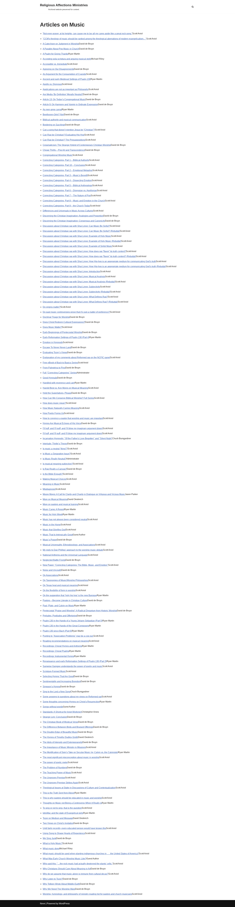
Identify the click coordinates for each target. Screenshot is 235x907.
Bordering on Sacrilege (54, 125)
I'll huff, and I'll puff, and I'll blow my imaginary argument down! (72, 433)
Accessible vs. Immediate (55, 64)
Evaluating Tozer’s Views (55, 352)
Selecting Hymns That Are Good (58, 676)
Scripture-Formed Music (54, 671)
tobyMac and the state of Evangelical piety (63, 813)
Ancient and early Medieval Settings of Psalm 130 (67, 79)
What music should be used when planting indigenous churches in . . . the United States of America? (91, 853)
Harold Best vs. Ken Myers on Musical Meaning (65, 388)
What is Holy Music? (52, 843)
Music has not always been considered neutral (65, 519)
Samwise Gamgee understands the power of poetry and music (72, 666)
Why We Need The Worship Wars (59, 889)
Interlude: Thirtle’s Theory (55, 443)
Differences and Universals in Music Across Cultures (68, 211)
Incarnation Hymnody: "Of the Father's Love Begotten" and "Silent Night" (77, 438)
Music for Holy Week (53, 514)
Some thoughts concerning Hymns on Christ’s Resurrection (71, 702)
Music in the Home (52, 524)
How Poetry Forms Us (53, 413)
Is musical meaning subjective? (58, 464)
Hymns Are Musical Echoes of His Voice (62, 423)
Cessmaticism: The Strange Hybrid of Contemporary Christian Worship (77, 145)
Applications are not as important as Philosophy (66, 89)
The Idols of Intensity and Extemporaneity (62, 742)
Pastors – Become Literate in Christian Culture (65, 600)
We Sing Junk (49, 838)
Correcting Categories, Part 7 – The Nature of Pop (67, 195)
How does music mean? (54, 403)
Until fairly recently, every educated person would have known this (74, 828)
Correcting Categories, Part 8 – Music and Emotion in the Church (74, 201)
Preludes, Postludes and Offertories (60, 616)
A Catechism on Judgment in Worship (61, 44)
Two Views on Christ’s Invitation (58, 823)
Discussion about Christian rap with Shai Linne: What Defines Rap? (75, 297)
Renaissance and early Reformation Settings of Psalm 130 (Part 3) (75, 661)
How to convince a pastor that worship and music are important (73, 418)
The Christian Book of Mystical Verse (60, 722)
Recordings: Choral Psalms (56, 651)
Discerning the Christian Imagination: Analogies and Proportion (73, 216)
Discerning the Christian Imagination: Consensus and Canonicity (74, 221)
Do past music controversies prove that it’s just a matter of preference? (76, 312)
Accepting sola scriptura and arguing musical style (67, 59)
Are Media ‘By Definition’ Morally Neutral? (63, 94)
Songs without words (53, 707)
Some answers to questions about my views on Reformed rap (72, 696)
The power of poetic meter (55, 762)
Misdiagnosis (49, 489)
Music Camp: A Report (53, 509)
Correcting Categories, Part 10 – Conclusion (64, 165)
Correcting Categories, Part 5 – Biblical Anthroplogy (67, 185)
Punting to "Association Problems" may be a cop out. (68, 636)
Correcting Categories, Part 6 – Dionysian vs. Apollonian (70, 190)
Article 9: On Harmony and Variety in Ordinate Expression (70, 104)
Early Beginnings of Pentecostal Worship (62, 332)
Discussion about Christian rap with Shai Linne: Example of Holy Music (77, 236)
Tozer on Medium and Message (58, 818)
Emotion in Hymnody (53, 342)
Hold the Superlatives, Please (57, 393)
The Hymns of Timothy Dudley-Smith (60, 737)
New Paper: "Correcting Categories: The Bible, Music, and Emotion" (75, 565)
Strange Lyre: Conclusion (55, 717)
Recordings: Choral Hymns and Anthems (62, 646)
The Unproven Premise (54, 777)
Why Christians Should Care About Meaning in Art (67, 869)
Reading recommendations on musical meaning (66, 641)
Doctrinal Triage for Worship (56, 317)
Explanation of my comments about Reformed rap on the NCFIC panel (76, 357)
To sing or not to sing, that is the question (62, 808)
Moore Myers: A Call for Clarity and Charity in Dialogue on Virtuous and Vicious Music (84, 494)
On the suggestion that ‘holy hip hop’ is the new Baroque (70, 595)
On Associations (50, 575)
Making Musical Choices (54, 479)
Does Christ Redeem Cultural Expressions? (64, 322)
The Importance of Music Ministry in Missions (64, 747)
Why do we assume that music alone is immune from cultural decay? (75, 874)
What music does (51, 848)
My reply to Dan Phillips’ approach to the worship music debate (73, 550)
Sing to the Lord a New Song (56, 691)
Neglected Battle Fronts (54, 560)
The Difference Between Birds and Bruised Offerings (68, 727)
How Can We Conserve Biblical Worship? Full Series (68, 398)
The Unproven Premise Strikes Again (60, 783)
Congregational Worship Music (57, 155)
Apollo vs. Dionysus (52, 84)
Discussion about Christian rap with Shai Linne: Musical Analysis (74, 276)
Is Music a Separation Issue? (56, 454)
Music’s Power (50, 540)
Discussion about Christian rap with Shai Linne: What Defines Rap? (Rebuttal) (80, 302)
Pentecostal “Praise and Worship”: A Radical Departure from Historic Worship (80, 610)
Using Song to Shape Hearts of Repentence (64, 833)
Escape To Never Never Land (57, 347)
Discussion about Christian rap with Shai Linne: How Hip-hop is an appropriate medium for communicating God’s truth (99, 261)
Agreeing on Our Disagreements (58, 69)
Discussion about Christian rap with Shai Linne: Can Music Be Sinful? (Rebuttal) (81, 231)
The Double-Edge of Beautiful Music (60, 732)
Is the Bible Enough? (53, 474)
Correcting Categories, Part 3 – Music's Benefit (65, 175)
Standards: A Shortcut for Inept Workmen (62, 712)
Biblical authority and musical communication (64, 120)
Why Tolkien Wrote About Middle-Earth (61, 884)
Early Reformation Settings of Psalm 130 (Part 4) (66, 337)
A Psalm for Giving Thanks (55, 54)
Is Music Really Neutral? (54, 459)
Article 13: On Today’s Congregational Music (64, 99)
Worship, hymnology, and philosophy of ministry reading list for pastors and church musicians (87, 894)
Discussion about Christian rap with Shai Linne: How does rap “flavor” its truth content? (84, 251)
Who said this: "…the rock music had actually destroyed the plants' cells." (78, 863)
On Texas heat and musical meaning (60, 585)
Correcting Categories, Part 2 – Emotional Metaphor (67, 170)
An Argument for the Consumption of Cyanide (64, 74)
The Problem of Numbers (55, 767)
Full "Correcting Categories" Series (60, 373)
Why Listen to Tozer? (53, 879)
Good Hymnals (50, 378)
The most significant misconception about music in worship (71, 757)
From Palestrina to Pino (54, 368)
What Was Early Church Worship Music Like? (64, 858)
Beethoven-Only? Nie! (53, 114)
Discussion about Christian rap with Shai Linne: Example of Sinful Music (77, 246)
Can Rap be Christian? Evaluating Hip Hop (63, 135)
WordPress (64, 903)
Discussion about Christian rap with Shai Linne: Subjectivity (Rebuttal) (76, 292)
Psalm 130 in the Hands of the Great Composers (66, 626)
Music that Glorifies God (54, 529)
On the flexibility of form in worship (59, 590)
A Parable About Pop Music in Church (61, 49)
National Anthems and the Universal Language (65, 555)
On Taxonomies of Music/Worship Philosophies (65, 580)
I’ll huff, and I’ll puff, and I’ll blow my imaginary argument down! (73, 428)
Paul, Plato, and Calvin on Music (58, 605)
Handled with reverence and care (59, 383)
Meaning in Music (51, 484)
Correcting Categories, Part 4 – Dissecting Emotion (67, 180)
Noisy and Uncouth (52, 570)
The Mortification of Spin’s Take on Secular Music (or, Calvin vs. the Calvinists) (80, 752)
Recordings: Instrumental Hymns (58, 656)
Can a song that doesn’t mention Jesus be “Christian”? (69, 130)
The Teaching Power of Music (57, 772)
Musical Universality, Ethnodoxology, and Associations (69, 545)
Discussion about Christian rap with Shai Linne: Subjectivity (71, 287)
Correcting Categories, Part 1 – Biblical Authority (66, 160)
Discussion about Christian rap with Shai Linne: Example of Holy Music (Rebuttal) (82, 241)
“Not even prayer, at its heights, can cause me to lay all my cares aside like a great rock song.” (87, 33)
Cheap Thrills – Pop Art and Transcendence (64, 150)
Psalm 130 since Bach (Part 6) (57, 631)
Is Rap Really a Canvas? (55, 469)
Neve (42, 903)
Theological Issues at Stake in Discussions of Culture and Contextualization (79, 788)
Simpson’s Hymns (51, 686)
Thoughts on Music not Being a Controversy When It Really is (72, 803)
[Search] (193, 7)
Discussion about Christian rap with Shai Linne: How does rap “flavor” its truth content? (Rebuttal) (89, 256)
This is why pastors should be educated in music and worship (72, 798)
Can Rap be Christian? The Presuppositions (64, 140)
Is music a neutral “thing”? (55, 449)
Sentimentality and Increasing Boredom (62, 681)
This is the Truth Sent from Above (59, 793)
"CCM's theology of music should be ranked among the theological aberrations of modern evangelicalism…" (94, 39)
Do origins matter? (51, 307)
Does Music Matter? (52, 327)
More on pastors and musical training (60, 504)
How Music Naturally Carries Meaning (61, 408)
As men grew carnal (52, 109)
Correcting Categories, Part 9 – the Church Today (66, 206)
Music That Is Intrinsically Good (58, 535)
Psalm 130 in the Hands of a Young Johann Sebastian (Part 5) (72, 621)
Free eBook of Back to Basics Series (60, 362)
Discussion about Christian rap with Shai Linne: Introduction (71, 271)
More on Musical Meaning (55, 499)
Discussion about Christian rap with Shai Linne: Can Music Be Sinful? (76, 226)
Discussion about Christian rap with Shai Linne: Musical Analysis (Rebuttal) (79, 282)
